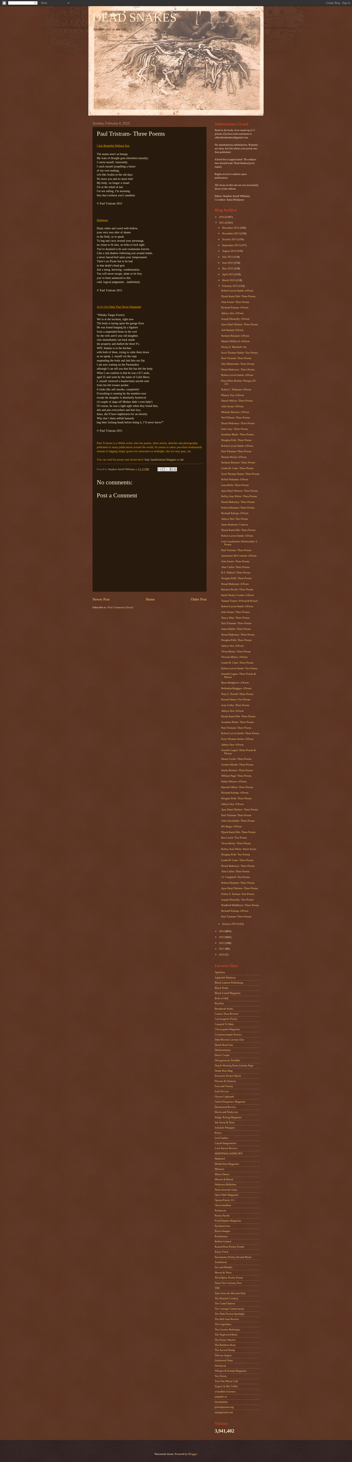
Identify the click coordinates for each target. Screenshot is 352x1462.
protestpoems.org (224, 1407)
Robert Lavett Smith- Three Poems (240, 733)
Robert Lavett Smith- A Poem (237, 290)
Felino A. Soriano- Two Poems (237, 894)
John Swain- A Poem (232, 406)
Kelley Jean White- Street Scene (238, 849)
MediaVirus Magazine (227, 1164)
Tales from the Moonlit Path (230, 1293)
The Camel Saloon (225, 1303)
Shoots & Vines (223, 1272)
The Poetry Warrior (225, 1340)
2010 (222, 954)
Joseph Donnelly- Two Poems (237, 899)
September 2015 (231, 245)
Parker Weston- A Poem (233, 781)
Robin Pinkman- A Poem (234, 479)
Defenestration (223, 1050)
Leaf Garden (221, 1138)
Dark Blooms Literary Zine (229, 1039)
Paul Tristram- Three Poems (236, 358)
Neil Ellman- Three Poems (235, 417)
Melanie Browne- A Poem (235, 412)
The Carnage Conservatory (229, 1308)
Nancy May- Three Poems (235, 617)
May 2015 (228, 268)
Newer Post (101, 599)
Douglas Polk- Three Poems (236, 440)
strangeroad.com (224, 1412)
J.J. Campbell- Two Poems (235, 877)
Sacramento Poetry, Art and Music (233, 1257)
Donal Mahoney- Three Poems (238, 369)
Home (150, 599)
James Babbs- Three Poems (236, 629)
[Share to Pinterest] (175, 469)
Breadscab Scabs (224, 1008)
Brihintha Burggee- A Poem (236, 688)
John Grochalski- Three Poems (238, 820)
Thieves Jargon (223, 1355)
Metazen (219, 1169)
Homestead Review (225, 1107)
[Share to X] (167, 469)
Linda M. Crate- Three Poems (237, 468)
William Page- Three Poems (236, 775)
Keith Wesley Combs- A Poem (237, 595)
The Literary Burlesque (227, 1329)
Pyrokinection (222, 1226)
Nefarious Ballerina (225, 1184)
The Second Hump (225, 1350)
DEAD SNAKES (134, 17)
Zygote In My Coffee (226, 1386)
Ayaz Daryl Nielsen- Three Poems (239, 324)
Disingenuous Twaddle (227, 1060)
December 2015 (231, 227)
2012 (222, 943)
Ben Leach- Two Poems (234, 837)
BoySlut (219, 1003)
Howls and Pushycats (226, 1112)
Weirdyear (220, 1365)
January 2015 (230, 924)
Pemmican (220, 1210)
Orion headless (223, 1205)
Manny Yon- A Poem (232, 395)
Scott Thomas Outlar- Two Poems (239, 352)
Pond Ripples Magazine (228, 1220)
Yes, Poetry (221, 1376)
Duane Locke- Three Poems (236, 759)
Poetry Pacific (222, 1215)
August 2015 (229, 251)
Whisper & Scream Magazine (231, 1370)
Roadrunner (221, 1236)
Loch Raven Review (226, 1148)
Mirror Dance (222, 1174)
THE (217, 1288)
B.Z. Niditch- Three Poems (235, 572)
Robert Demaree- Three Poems (237, 507)
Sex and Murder (223, 1267)
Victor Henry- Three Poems (236, 651)
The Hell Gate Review (227, 1319)
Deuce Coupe (222, 1055)
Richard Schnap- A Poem (234, 307)
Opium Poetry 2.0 (224, 1200)
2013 (222, 937)
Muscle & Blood (224, 1179)
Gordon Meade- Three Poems (237, 764)
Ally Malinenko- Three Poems (237, 363)
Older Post (199, 599)
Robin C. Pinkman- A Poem (236, 389)
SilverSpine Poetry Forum (229, 1277)
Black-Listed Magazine (228, 993)
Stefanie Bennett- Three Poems (238, 462)
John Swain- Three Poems (235, 302)
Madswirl (220, 1158)
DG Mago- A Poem (231, 826)
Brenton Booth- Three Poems (237, 589)
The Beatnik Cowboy (226, 1298)
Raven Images (222, 1231)
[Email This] (159, 469)
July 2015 (228, 256)
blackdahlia (221, 1402)
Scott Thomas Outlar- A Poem (237, 739)
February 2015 (230, 286)
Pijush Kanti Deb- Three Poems (238, 296)
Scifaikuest (221, 1262)
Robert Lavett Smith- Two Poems (239, 668)
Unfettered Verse (224, 1360)
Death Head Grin (224, 1045)
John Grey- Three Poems (234, 429)
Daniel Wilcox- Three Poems (237, 400)
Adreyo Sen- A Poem (232, 313)
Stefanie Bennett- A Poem (235, 335)
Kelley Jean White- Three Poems (239, 496)
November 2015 (231, 233)
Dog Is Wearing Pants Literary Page (234, 1065)
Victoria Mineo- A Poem (234, 657)
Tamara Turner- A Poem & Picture (239, 600)
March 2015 (229, 280)
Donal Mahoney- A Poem (235, 584)
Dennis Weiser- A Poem (233, 457)
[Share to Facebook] (171, 469)
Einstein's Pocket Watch (228, 1075)
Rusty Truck (221, 1251)
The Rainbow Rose (225, 1345)
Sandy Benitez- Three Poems (237, 770)
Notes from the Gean (226, 1189)
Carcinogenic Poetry (226, 1019)
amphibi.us (221, 1396)
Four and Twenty (224, 1086)
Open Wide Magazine (227, 1194)
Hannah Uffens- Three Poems (237, 787)
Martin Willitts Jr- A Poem (235, 341)
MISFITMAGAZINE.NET (229, 1153)
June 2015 (228, 262)
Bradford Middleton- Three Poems (240, 905)
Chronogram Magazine (227, 1029)
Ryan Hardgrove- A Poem (235, 682)
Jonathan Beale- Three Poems (237, 434)
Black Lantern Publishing (229, 982)
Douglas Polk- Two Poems (235, 854)
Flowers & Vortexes (225, 1081)
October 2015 (230, 239)
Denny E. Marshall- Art (233, 347)
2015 (222, 222)
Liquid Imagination (225, 1143)
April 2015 (228, 274)
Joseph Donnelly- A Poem (235, 319)
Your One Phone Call (226, 1381)
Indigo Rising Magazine (228, 1117)
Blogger (192, 1454)
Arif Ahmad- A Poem (232, 330)
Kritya (218, 1132)
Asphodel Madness (225, 977)
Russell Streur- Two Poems (235, 699)
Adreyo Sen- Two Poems (234, 519)
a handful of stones (225, 1391)
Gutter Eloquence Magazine (230, 1101)
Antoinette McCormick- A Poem (238, 555)
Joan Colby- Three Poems (235, 705)
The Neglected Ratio (226, 1334)
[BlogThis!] (163, 469)
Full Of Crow (222, 1091)
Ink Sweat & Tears (224, 1122)
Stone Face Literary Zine (228, 1283)
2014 (222, 931)
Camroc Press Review (226, 1013)
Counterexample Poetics (228, 1034)
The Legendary (223, 1324)
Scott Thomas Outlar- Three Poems (240, 474)
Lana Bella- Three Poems (235, 485)
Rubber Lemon (223, 1241)
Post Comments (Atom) (120, 607)
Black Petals (221, 988)
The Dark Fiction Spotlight (229, 1313)
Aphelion (220, 972)
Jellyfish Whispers (225, 1127)
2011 (222, 948)
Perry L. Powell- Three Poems (237, 694)
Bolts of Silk (222, 998)
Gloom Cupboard (224, 1096)
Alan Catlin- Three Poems (235, 567)
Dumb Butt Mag (224, 1070)
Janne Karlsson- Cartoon (234, 524)
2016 (222, 217)
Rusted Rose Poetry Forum (229, 1246)
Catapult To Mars (224, 1024)
